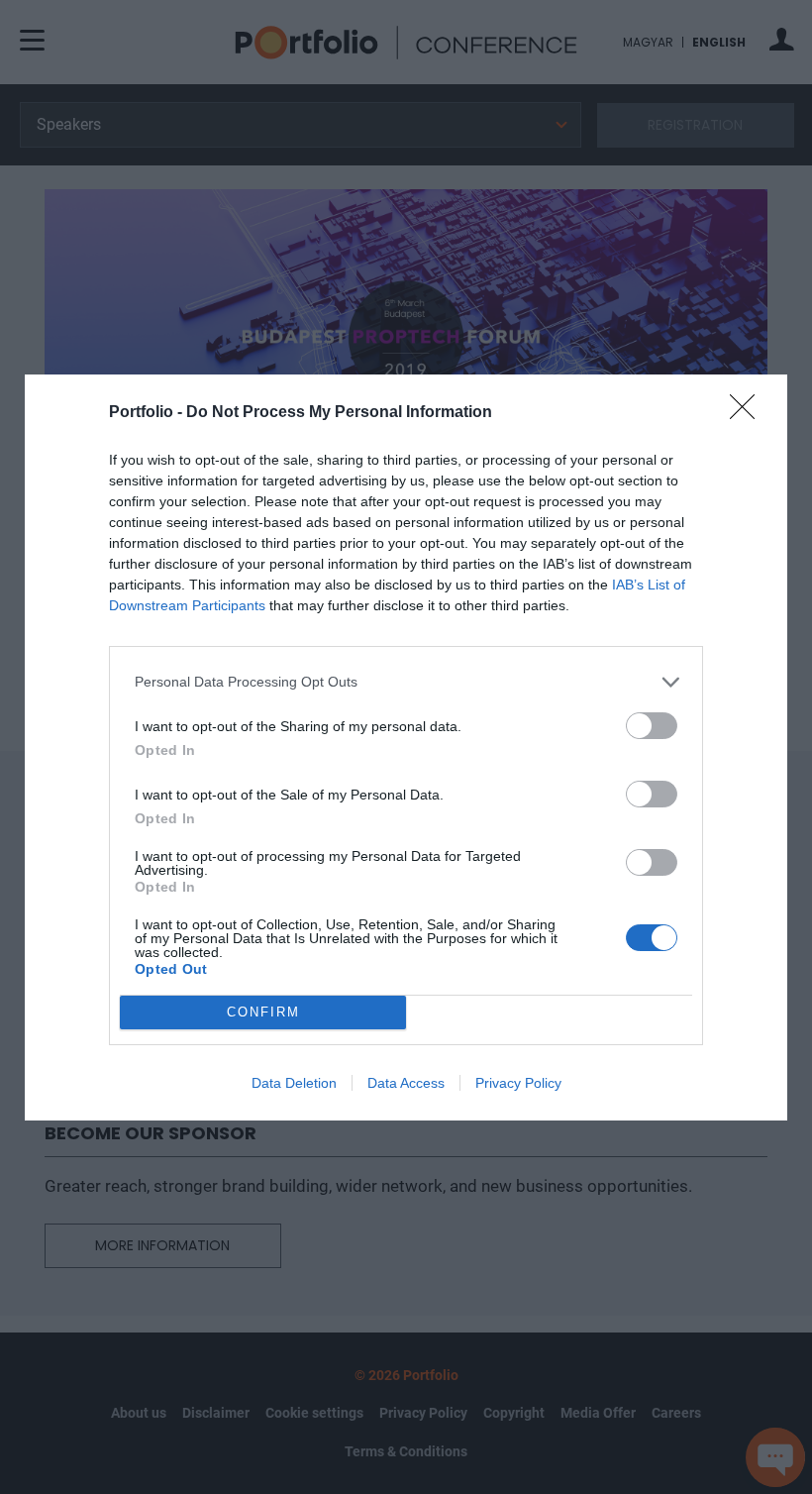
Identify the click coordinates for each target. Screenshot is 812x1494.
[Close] (748, 413)
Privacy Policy (518, 1083)
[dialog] (406, 747)
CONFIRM (263, 1012)
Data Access (406, 1083)
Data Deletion (294, 1083)
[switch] (651, 725)
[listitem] (406, 682)
